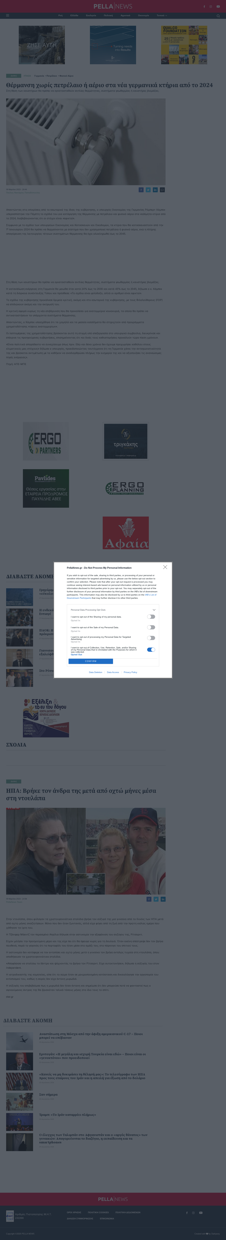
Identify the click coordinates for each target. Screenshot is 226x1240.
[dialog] (113, 620)
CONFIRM (91, 661)
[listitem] (113, 610)
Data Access (113, 672)
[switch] (151, 617)
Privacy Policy (130, 672)
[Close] (166, 568)
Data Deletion (95, 672)
